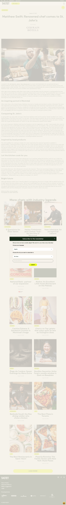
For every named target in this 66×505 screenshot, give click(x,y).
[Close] (54, 239)
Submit (33, 265)
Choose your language (18, 245)
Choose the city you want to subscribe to (23, 252)
